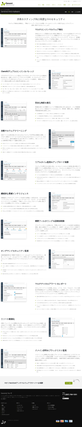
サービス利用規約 (51, 405)
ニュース (71, 1)
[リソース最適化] (61, 327)
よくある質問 (77, 11)
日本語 (66, 1)
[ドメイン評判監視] (13, 358)
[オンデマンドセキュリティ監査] (61, 258)
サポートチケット (20, 410)
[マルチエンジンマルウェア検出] (13, 37)
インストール (19, 405)
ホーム (39, 4)
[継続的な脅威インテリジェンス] (61, 201)
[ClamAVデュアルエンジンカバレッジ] (61, 79)
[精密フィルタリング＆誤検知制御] (13, 229)
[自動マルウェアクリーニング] (61, 138)
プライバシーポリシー (52, 409)
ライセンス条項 (51, 407)
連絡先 (65, 4)
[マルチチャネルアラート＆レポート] (13, 291)
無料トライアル (78, 1)
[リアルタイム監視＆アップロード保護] (13, 170)
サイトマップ (35, 409)
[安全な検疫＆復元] (13, 110)
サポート (53, 4)
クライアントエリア (76, 4)
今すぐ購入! (68, 383)
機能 (69, 11)
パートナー (60, 4)
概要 (66, 11)
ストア (69, 4)
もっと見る (3, 398)
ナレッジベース (20, 407)
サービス (48, 4)
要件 (72, 11)
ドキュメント (19, 409)
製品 (43, 4)
